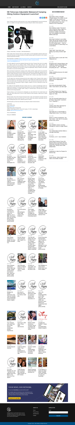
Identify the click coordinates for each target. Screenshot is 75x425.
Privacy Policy (36, 411)
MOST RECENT (15, 7)
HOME (9, 7)
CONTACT (29, 7)
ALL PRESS (23, 7)
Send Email (12, 106)
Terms (34, 410)
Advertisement (36, 413)
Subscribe (58, 415)
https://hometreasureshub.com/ (17, 110)
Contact (34, 415)
